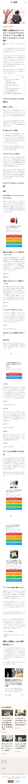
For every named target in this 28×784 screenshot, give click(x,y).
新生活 (23, 43)
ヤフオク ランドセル (8, 427)
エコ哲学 (14, 2)
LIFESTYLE (11, 26)
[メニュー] (25, 2)
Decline (17, 781)
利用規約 (4, 768)
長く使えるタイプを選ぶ (10, 82)
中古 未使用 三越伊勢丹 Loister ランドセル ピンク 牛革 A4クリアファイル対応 (13, 364)
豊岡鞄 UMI (6, 277)
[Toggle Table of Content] (21, 77)
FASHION (5, 26)
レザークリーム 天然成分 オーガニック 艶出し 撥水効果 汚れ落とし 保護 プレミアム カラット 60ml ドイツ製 (14, 562)
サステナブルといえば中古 (11, 83)
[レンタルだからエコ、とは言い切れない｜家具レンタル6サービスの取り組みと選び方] (20, 713)
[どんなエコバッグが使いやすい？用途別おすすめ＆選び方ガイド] (20, 738)
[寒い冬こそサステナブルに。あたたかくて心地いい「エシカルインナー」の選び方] (7, 738)
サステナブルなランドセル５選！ (11, 85)
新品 (6, 87)
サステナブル (9, 69)
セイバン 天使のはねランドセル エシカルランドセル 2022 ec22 (14, 227)
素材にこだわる (9, 80)
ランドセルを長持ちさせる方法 (10, 90)
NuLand (5, 305)
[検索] (2, 2)
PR (16, 43)
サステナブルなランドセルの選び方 (11, 79)
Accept (10, 781)
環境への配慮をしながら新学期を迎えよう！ (13, 93)
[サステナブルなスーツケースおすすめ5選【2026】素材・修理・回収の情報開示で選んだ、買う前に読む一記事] (7, 713)
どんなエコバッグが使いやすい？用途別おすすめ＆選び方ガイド (20, 746)
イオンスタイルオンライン (9, 328)
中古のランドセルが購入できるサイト (13, 88)
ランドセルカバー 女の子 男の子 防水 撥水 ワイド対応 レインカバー (14, 491)
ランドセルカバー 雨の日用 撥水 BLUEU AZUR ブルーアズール (13, 526)
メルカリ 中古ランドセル (9, 404)
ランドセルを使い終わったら (10, 91)
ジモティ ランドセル (8, 446)
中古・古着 (20, 43)
